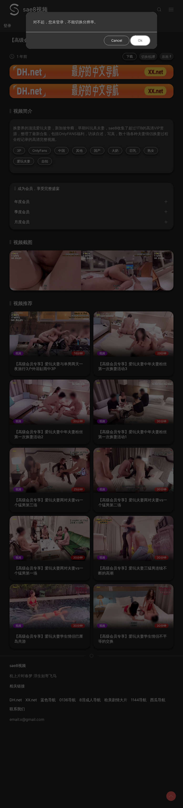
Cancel (116, 40)
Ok (140, 40)
